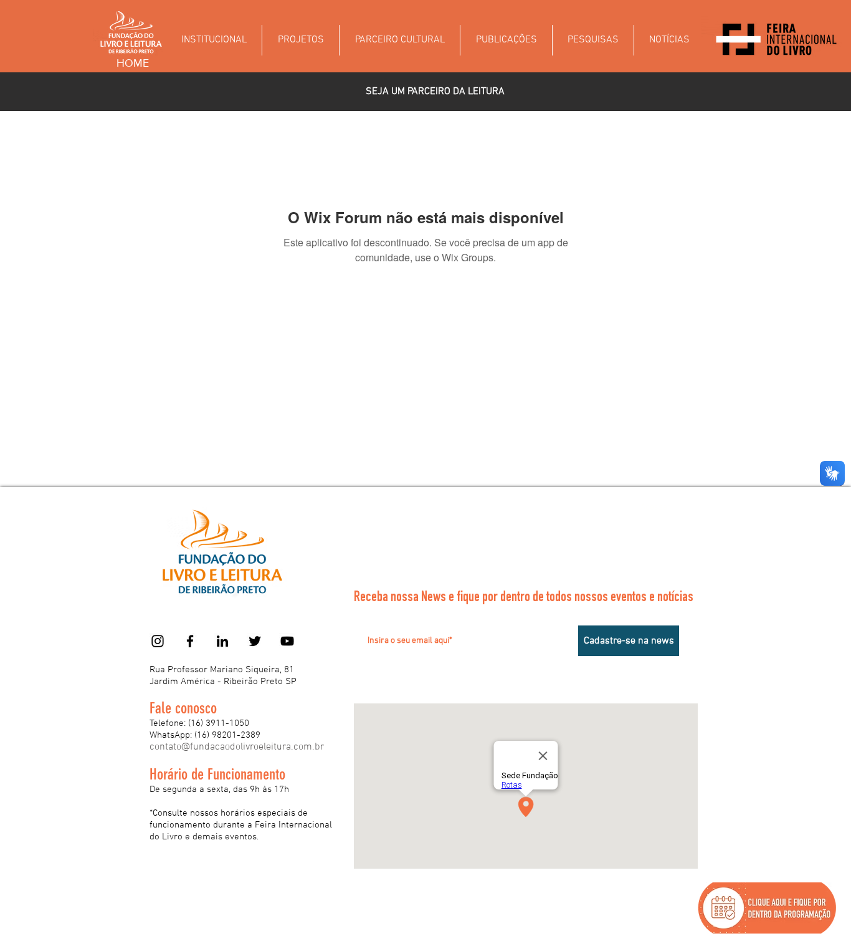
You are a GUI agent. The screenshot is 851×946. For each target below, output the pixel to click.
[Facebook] (190, 641)
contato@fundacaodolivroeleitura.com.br (237, 747)
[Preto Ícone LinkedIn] (222, 641)
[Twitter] (255, 641)
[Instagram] (158, 641)
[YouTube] (287, 641)
